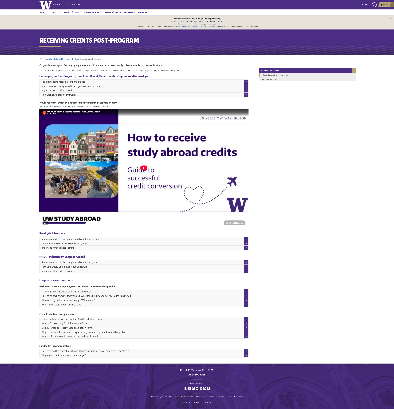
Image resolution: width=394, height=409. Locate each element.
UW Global (364, 5)
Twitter (189, 388)
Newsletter (238, 397)
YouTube (197, 388)
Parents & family (113, 12)
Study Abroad (40, 58)
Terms (229, 397)
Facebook (185, 388)
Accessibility (156, 397)
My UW (199, 397)
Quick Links (384, 5)
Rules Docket (210, 397)
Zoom (195, 21)
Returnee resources (269, 79)
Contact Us (168, 397)
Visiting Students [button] (92, 12)
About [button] (43, 12)
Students (48, 59)
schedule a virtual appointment (191, 26)
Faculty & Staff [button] (71, 12)
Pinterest (204, 388)
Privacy (221, 397)
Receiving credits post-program (276, 75)
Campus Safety (187, 397)
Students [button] (54, 12)
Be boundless (197, 375)
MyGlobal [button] (143, 12)
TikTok (208, 388)
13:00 (51, 106)
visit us (211, 26)
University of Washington (46, 4)
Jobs (177, 397)
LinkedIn (200, 388)
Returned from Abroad (63, 59)
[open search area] (374, 4)
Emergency (129, 12)
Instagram (193, 388)
